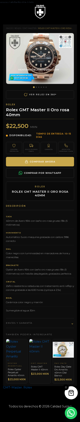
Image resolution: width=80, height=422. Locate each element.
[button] (71, 413)
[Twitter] (40, 413)
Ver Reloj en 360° (42, 94)
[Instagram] (46, 413)
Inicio (9, 28)
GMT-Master (30, 28)
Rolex (18, 28)
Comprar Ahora (42, 161)
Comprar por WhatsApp (42, 173)
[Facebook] (34, 413)
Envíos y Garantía (40, 323)
